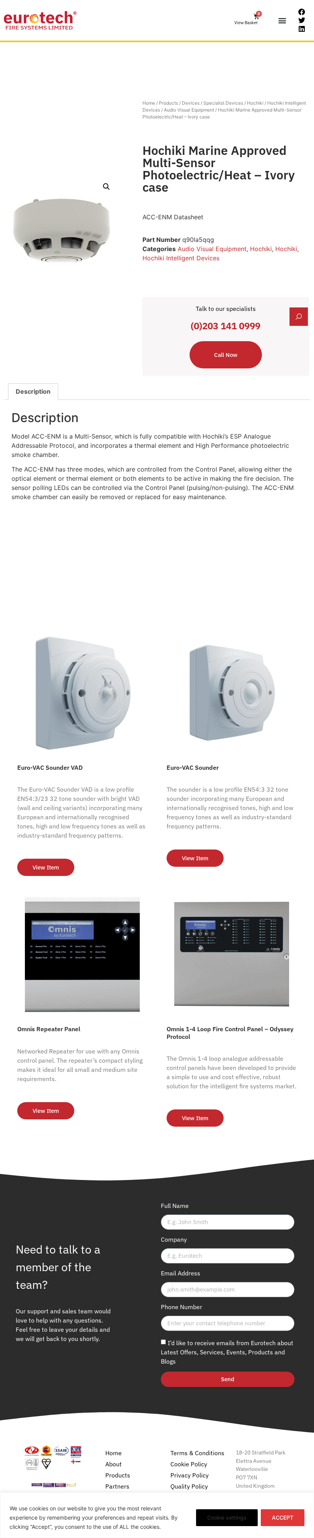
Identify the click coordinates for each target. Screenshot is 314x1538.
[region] (157, 1515)
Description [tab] (33, 391)
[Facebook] (302, 12)
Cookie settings (227, 1517)
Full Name (175, 1206)
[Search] (298, 316)
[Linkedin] (302, 29)
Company (174, 1239)
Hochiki (255, 103)
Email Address (180, 1273)
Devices (191, 103)
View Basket (246, 22)
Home (148, 103)
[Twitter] (302, 20)
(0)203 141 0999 (225, 326)
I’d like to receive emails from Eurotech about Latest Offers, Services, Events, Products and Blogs (227, 1352)
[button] (282, 20)
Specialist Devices (223, 103)
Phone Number (181, 1307)
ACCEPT (282, 1517)
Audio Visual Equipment (189, 110)
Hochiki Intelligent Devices (180, 258)
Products (168, 103)
